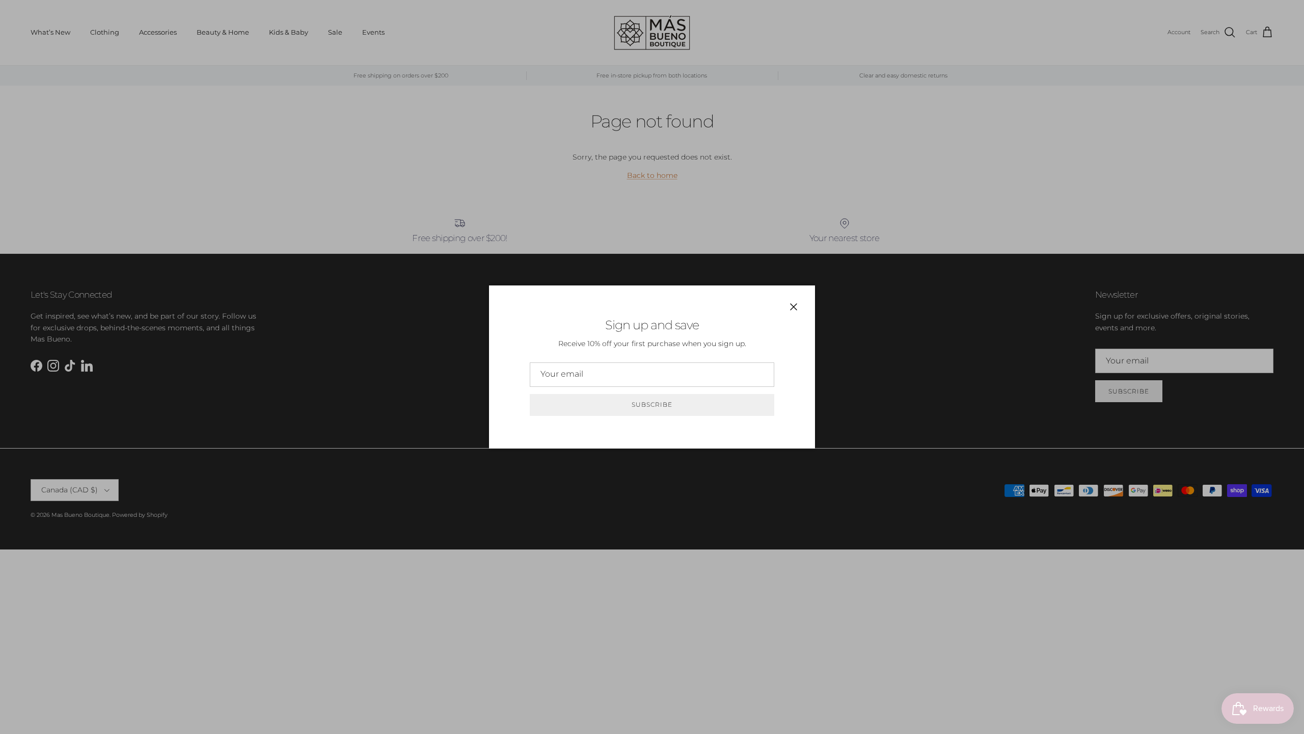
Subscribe (652, 404)
